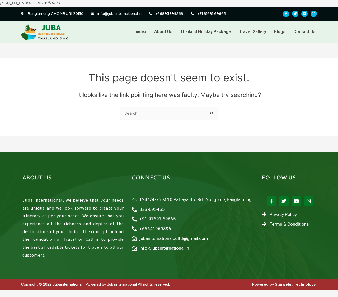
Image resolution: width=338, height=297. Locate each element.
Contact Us (304, 31)
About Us (163, 31)
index (141, 31)
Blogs (279, 31)
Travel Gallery (252, 31)
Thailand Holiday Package (205, 31)
